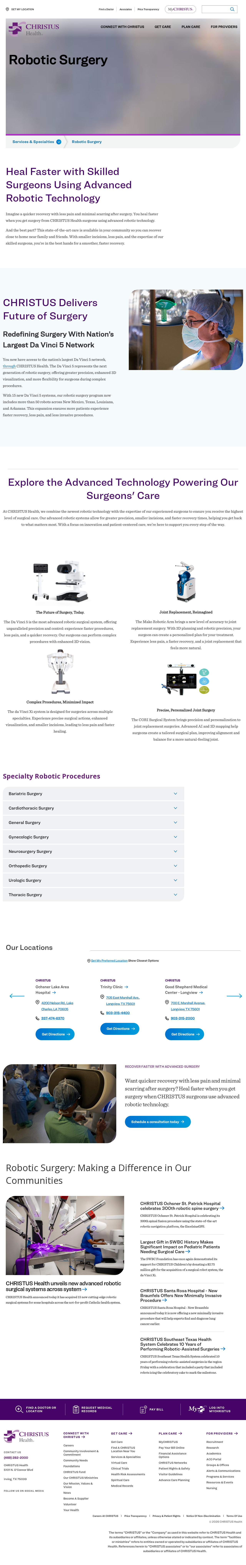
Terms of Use (234, 1515)
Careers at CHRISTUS (105, 1515)
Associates (126, 9)
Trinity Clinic (111, 987)
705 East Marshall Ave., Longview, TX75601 (123, 1001)
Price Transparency (148, 9)
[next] (234, 996)
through (9, 366)
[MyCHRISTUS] (180, 9)
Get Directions (53, 1034)
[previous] (17, 996)
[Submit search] (232, 9)
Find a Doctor (106, 9)
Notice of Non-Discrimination (203, 1515)
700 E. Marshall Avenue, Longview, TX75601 (188, 1006)
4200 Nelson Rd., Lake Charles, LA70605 (57, 1006)
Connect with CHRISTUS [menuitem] (122, 27)
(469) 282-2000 (16, 1457)
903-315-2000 (183, 1018)
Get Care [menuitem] (163, 27)
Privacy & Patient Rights (166, 1515)
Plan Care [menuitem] (191, 27)
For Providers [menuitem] (224, 27)
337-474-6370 (52, 1018)
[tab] (93, 793)
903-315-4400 (118, 1013)
